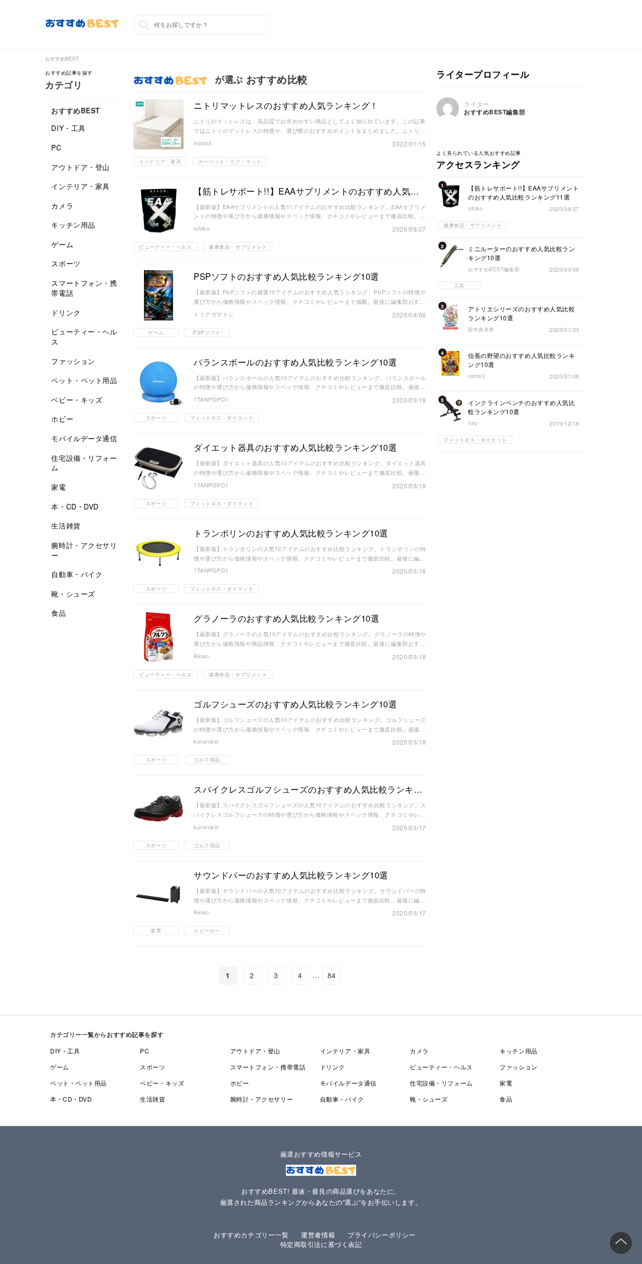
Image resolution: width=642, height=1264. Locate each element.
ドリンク (65, 312)
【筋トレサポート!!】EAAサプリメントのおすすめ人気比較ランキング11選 (306, 191)
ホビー (62, 419)
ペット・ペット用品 (84, 380)
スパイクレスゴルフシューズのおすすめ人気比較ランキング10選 (308, 789)
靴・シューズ (73, 594)
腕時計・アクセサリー (84, 550)
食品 (58, 613)
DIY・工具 (68, 128)
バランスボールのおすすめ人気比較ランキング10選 (295, 362)
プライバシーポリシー (382, 1234)
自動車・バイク (76, 574)
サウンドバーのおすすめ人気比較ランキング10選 (291, 875)
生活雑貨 (65, 525)
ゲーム (62, 244)
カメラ (62, 206)
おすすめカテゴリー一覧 (251, 1234)
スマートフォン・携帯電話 (84, 288)
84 (332, 975)
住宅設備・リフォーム (84, 463)
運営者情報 (318, 1234)
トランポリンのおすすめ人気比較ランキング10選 (291, 533)
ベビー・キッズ (76, 400)
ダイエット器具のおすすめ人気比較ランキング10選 (295, 447)
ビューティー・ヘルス (84, 336)
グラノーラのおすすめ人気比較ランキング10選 (286, 618)
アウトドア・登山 (80, 167)
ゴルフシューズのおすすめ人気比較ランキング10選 (295, 704)
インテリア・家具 (80, 186)
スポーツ (65, 263)
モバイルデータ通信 (84, 438)
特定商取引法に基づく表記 (321, 1244)
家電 (58, 487)
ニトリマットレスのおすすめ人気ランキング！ (286, 105)
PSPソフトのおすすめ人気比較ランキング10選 (286, 276)
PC (56, 147)
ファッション (73, 361)
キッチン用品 (73, 225)
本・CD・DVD (74, 506)
